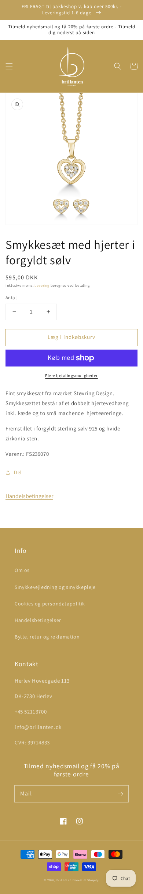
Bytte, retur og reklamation (47, 636)
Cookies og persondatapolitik (50, 603)
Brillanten (64, 880)
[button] (9, 66)
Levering (42, 285)
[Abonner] (120, 794)
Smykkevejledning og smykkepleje (55, 587)
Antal (11, 297)
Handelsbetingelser (29, 496)
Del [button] (18, 472)
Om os (22, 570)
